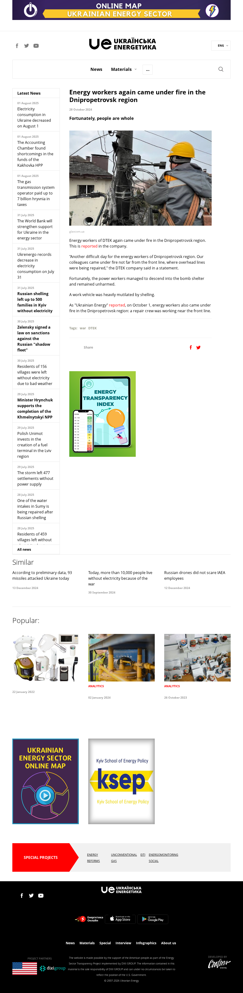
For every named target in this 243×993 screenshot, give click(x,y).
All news (24, 549)
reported (89, 246)
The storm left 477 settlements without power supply (35, 478)
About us (168, 943)
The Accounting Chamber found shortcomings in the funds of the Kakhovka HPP (35, 154)
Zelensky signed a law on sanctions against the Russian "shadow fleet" (34, 339)
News (96, 69)
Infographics (146, 943)
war (83, 328)
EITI (142, 855)
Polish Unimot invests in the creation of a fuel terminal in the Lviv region (34, 445)
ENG (221, 46)
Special (105, 943)
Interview (123, 943)
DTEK (92, 328)
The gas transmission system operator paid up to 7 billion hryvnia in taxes (36, 193)
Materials (121, 69)
